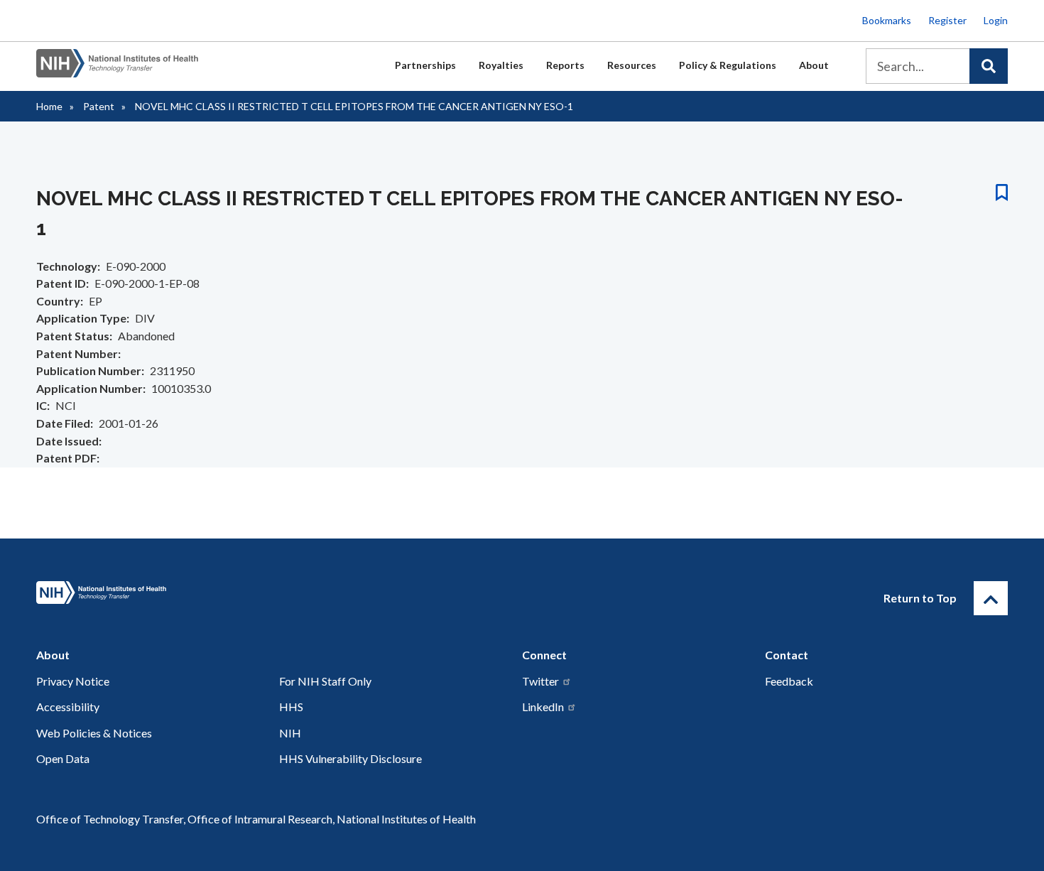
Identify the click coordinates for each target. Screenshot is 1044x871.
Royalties (501, 65)
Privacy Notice (72, 681)
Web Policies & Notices (94, 733)
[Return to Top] (991, 598)
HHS (291, 706)
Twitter (540, 681)
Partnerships (425, 65)
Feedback (789, 681)
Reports (565, 65)
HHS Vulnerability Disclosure (350, 758)
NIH (290, 733)
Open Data (62, 758)
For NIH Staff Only (325, 681)
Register (947, 20)
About (814, 65)
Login (996, 20)
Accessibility (67, 706)
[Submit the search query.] (988, 66)
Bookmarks (886, 20)
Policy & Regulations (727, 65)
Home (49, 106)
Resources (631, 65)
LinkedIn (543, 706)
